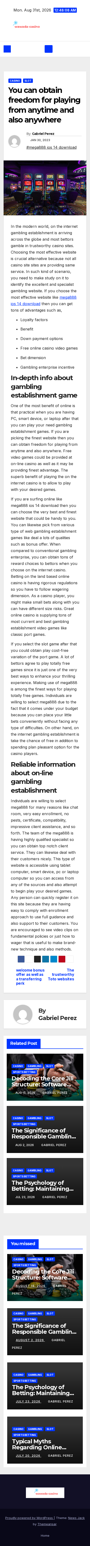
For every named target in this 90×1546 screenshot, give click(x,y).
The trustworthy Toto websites (61, 974)
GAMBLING (35, 1066)
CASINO (15, 80)
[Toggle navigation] (49, 49)
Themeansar (46, 1524)
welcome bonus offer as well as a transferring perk (30, 977)
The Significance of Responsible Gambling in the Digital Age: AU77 (45, 1136)
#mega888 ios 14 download (51, 147)
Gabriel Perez (43, 134)
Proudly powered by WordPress (29, 1518)
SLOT (27, 80)
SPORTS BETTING (24, 1072)
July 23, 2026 (28, 1401)
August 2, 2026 (30, 1340)
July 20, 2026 (28, 1455)
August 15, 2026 (31, 1286)
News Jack (76, 1518)
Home (45, 1535)
